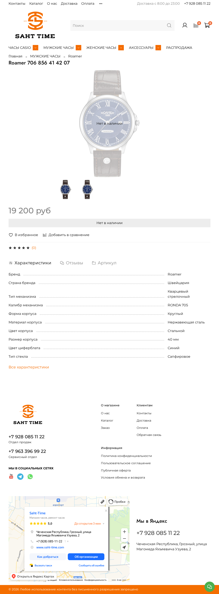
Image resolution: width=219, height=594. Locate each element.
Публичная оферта (116, 470)
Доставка (69, 3)
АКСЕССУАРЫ (141, 48)
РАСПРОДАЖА (179, 48)
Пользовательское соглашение (126, 463)
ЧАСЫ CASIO (20, 48)
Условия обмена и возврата (123, 477)
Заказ (105, 428)
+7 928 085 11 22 (197, 3)
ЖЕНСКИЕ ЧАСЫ (101, 48)
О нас (52, 3)
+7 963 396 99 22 (27, 451)
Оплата (87, 3)
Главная (15, 56)
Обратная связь (149, 435)
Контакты (17, 3)
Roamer (75, 56)
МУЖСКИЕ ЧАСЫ (58, 48)
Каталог (36, 3)
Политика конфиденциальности (126, 456)
